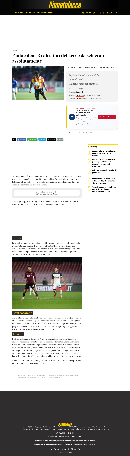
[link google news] (110, 12)
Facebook (80, 92)
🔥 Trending (92, 146)
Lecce (16, 12)
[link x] (80, 12)
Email (61, 139)
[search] (116, 12)
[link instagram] (87, 12)
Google (80, 88)
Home (15, 51)
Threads (52, 139)
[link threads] (107, 12)
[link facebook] (83, 12)
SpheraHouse (68, 452)
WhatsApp (33, 139)
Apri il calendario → (106, 117)
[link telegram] (93, 12)
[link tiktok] (100, 12)
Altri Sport (36, 12)
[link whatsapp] (97, 12)
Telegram (42, 139)
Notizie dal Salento (47, 12)
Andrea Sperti (72, 133)
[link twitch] (104, 12)
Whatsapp (80, 95)
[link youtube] (90, 12)
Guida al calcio (25, 12)
